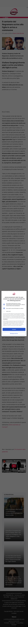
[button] (14, 311)
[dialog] (14, 313)
